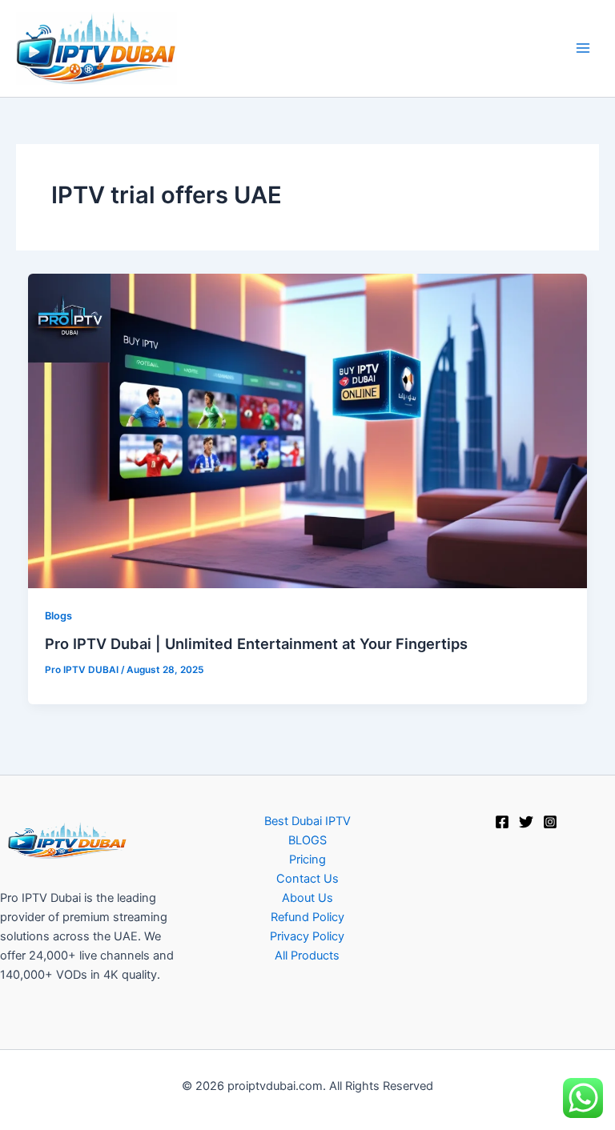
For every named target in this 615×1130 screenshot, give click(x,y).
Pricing (307, 859)
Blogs (58, 616)
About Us (307, 898)
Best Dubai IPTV (307, 821)
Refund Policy (307, 917)
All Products (307, 955)
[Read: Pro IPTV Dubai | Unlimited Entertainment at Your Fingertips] (308, 430)
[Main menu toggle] (583, 48)
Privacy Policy (307, 936)
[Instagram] (550, 822)
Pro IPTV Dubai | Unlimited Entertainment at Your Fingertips (256, 643)
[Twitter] (526, 822)
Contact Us (307, 879)
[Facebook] (502, 822)
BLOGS (307, 840)
